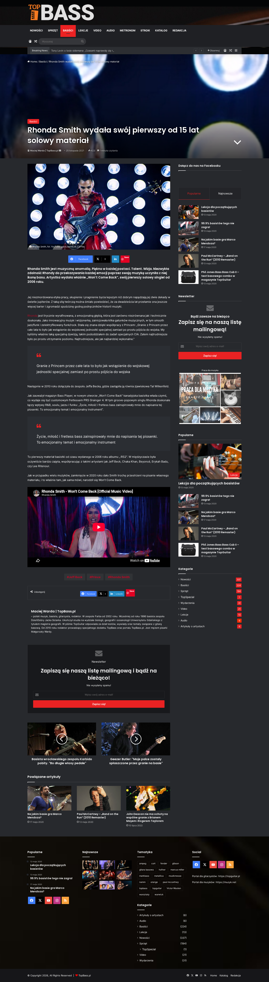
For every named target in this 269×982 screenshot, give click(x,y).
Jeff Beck (75, 577)
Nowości (36, 30)
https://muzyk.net (226, 882)
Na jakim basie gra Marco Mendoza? (44, 815)
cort (153, 863)
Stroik (145, 30)
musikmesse (175, 875)
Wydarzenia (188, 602)
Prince (96, 577)
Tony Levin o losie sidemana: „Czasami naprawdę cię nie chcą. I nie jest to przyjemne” (100, 50)
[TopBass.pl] (61, 12)
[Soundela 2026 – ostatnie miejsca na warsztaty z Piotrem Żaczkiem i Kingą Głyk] (107, 885)
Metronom (127, 30)
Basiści (68, 30)
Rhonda (32, 315)
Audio (111, 30)
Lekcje (83, 30)
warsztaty (144, 894)
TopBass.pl (85, 975)
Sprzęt (53, 30)
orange (154, 882)
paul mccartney (171, 882)
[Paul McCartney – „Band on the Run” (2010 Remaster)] (99, 798)
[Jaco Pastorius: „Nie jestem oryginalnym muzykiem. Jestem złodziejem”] (124, 875)
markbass (144, 875)
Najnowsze (225, 193)
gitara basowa (146, 869)
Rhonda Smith (120, 577)
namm (142, 882)
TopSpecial (187, 597)
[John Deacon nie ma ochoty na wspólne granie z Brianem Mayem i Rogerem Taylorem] (148, 798)
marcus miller (177, 869)
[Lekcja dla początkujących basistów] (188, 212)
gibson (175, 863)
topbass (143, 888)
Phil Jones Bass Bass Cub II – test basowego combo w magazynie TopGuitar (220, 276)
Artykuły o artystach (193, 626)
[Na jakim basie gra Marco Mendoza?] (49, 798)
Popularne (194, 193)
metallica (159, 875)
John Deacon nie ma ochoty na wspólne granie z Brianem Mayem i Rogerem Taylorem (147, 817)
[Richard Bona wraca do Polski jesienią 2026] (90, 885)
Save (126, 257)
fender (163, 863)
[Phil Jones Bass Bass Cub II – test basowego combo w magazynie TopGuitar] (188, 277)
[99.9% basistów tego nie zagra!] (188, 228)
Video (97, 30)
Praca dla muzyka (210, 370)
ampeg (142, 863)
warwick (159, 894)
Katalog (161, 30)
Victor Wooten (174, 888)
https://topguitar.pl (229, 876)
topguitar (157, 888)
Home (33, 61)
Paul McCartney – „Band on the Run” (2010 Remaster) (97, 815)
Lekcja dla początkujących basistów (209, 483)
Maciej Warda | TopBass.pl (44, 150)
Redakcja (179, 30)
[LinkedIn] (115, 259)
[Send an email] (60, 150)
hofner (162, 869)
